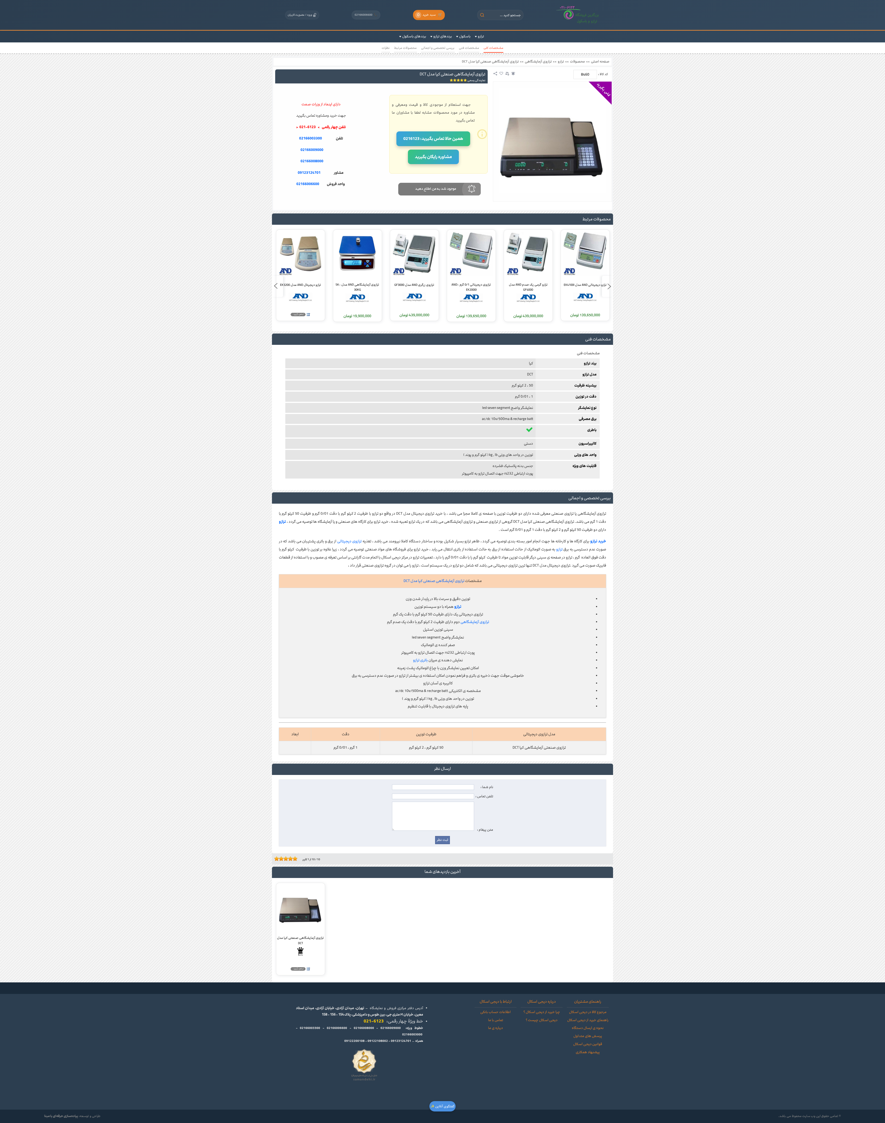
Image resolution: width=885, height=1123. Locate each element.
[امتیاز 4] (282, 858)
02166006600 (366, 14)
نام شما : (487, 787)
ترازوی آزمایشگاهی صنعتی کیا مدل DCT (490, 61)
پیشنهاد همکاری (588, 1052)
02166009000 (312, 150)
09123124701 (309, 172)
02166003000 (412, 1034)
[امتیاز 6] (287, 858)
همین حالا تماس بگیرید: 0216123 (433, 139)
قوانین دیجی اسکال (587, 1044)
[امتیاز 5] (284, 858)
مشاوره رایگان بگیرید (433, 157)
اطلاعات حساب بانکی (495, 1012)
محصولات (577, 61)
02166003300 (310, 138)
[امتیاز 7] (289, 858)
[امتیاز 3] (280, 858)
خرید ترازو (598, 541)
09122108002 (378, 1041)
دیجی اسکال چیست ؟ (542, 1020)
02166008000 (312, 161)
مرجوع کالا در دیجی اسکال (588, 1012)
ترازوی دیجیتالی (349, 541)
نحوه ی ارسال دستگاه (588, 1028)
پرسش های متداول (587, 1036)
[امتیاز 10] (296, 858)
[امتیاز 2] (278, 858)
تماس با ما (495, 1020)
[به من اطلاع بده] (513, 73)
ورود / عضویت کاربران (300, 15)
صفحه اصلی (600, 61)
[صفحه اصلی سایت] (578, 15)
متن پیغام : (485, 829)
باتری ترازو (420, 660)
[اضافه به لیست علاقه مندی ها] (501, 73)
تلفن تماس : (484, 796)
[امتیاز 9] (294, 858)
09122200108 (354, 1041)
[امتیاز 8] (291, 858)
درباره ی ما (495, 1028)
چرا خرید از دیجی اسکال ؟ (541, 1012)
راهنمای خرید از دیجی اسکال (587, 1020)
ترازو (561, 61)
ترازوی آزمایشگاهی (538, 61)
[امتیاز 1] (275, 858)
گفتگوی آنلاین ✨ (442, 1106)
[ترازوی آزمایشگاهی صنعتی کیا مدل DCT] (552, 140)
